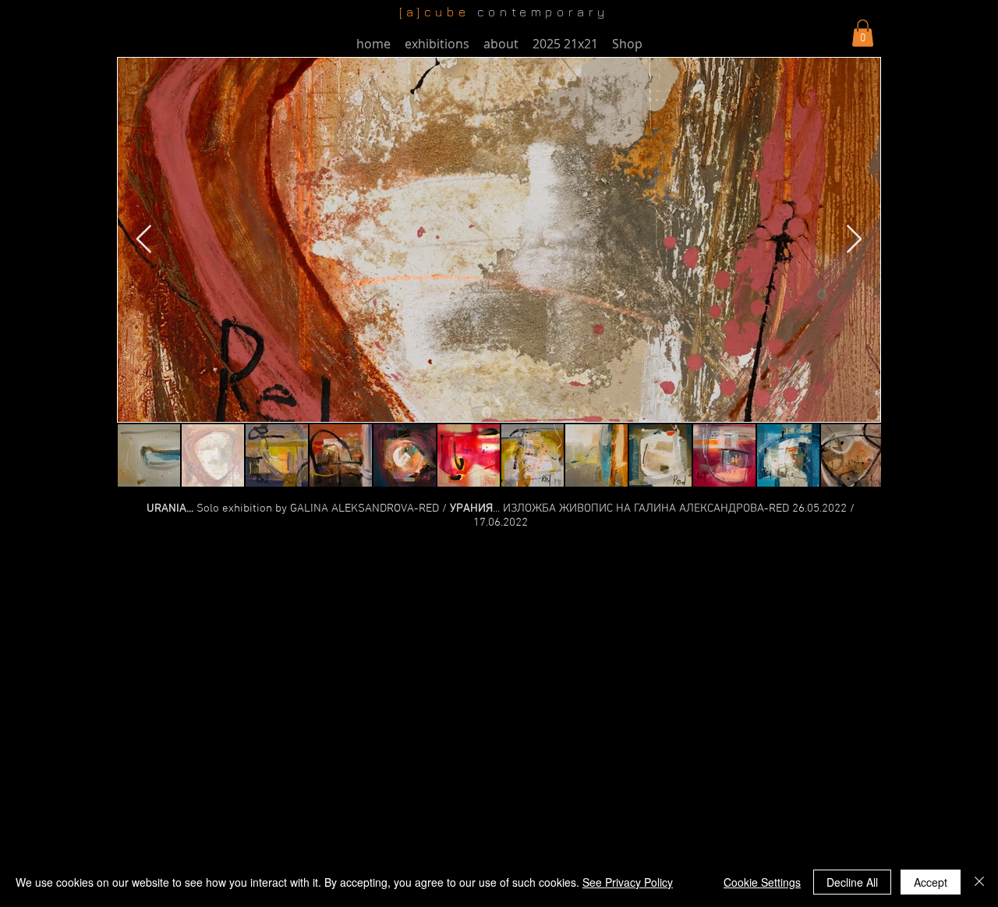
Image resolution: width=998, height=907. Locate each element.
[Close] (979, 882)
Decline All (852, 882)
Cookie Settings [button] (762, 882)
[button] (862, 33)
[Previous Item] (144, 240)
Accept (930, 882)
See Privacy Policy (627, 882)
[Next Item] (854, 240)
